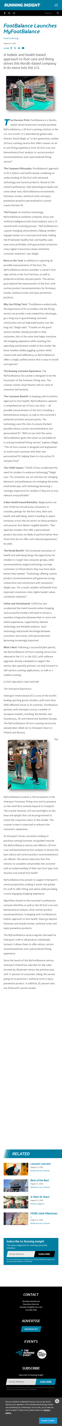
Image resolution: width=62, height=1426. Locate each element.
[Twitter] (10, 12)
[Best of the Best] (16, 1189)
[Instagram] (15, 12)
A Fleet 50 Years (39, 1197)
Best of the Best (39, 1180)
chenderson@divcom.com (31, 1307)
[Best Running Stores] (41, 1352)
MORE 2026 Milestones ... (44, 1215)
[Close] (57, 1401)
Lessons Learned (40, 1163)
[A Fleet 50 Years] (16, 1205)
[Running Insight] (22, 5)
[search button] (57, 13)
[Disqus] (31, 1029)
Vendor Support (37, 1203)
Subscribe (44, 1254)
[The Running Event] (26, 1352)
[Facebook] (6, 12)
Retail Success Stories (40, 1170)
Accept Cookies (48, 1420)
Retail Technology (11, 38)
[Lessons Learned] (16, 1172)
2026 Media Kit (31, 1329)
